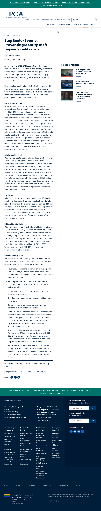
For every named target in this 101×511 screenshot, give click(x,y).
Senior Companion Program (8, 447)
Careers (32, 486)
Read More (79, 76)
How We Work (64, 24)
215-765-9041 (50, 415)
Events (92, 24)
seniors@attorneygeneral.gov (36, 336)
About (76, 24)
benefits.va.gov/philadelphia (16, 250)
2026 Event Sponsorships (40, 20)
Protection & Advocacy (41, 429)
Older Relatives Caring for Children (57, 443)
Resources (47, 486)
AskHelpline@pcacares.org (46, 2)
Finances (27, 371)
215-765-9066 (46, 417)
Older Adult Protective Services (40, 435)
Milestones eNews (39, 371)
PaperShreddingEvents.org (15, 149)
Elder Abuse (18, 371)
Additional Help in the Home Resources (25, 462)
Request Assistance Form (50, 6)
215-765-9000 (52, 407)
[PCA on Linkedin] (74, 431)
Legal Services (41, 453)
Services (50, 24)
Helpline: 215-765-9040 (20, 2)
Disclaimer (27, 495)
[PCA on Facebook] (71, 431)
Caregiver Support (56, 429)
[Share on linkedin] (15, 377)
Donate (27, 20)
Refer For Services (12, 401)
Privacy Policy (17, 495)
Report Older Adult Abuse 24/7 (76, 2)
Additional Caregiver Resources (56, 455)
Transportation (9, 436)
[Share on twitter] (18, 377)
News (85, 24)
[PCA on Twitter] (78, 431)
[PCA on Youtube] (82, 431)
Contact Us (63, 486)
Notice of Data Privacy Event (60, 20)
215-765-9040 (53, 410)
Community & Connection (10, 429)
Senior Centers (9, 433)
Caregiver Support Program (55, 435)
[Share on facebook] (11, 377)
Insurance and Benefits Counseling (41, 448)
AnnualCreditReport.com (18, 326)
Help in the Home (24, 429)
